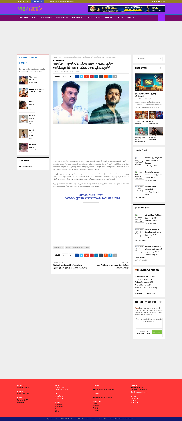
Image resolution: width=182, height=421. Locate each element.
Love (56, 409)
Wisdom (57, 411)
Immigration (59, 404)
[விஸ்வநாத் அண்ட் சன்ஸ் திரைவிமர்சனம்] (141, 131)
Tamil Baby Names (137, 387)
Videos (98, 17)
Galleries (76, 17)
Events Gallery (62, 17)
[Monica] (23, 108)
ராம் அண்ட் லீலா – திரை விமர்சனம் (145, 95)
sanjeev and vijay (78, 247)
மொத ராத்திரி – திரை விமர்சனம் (141, 122)
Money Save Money (23, 394)
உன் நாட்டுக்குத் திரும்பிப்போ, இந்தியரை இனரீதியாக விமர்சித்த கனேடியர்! (153, 217)
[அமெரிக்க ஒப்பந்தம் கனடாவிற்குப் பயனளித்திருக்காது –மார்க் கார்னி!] (139, 193)
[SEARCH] (160, 59)
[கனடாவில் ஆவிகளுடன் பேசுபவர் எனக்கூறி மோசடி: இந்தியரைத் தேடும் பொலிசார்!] (139, 236)
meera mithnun (58, 247)
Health (120, 17)
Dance (95, 403)
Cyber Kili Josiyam (23, 387)
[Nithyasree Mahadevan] (23, 96)
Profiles (108, 17)
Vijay (87, 247)
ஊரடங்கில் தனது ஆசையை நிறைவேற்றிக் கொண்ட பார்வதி (113, 266)
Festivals (96, 406)
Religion (96, 410)
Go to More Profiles (25, 166)
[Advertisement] (91, 37)
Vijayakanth (33, 77)
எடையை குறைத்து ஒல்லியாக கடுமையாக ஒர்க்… (62, 2)
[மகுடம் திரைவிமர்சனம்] (156, 115)
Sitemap (134, 419)
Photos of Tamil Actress (139, 390)
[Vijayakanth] (23, 84)
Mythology (96, 408)
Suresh (57, 71)
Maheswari (33, 144)
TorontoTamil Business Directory (103, 389)
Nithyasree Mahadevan (37, 89)
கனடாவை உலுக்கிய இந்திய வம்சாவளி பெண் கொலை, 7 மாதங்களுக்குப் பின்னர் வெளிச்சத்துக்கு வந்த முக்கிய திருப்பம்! (148, 252)
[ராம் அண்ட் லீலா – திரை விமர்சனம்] (149, 82)
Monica (32, 101)
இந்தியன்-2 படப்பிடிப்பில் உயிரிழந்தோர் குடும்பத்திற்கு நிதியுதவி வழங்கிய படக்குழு (70, 266)
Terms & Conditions (125, 419)
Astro (129, 17)
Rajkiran (32, 116)
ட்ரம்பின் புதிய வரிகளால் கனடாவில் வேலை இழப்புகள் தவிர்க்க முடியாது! (153, 174)
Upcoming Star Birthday (148, 270)
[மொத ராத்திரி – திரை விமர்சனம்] (141, 115)
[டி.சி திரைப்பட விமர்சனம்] (156, 131)
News (34, 17)
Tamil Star (23, 17)
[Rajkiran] (23, 123)
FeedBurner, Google (143, 333)
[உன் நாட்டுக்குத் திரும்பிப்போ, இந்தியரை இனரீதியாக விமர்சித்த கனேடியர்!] (139, 222)
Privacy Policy (114, 419)
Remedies (20, 402)
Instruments (59, 407)
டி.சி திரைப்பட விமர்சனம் (153, 138)
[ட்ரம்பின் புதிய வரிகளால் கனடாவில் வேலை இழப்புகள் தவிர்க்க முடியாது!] (139, 179)
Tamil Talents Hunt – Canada (102, 397)
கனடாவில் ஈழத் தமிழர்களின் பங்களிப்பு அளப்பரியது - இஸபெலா (153, 160)
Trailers (88, 17)
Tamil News (60, 60)
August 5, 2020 (111, 198)
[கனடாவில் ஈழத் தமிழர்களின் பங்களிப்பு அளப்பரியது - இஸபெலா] (139, 164)
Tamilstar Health (22, 400)
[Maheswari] (23, 151)
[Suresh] (23, 137)
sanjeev (68, 247)
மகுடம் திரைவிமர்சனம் (154, 122)
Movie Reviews (46, 17)
